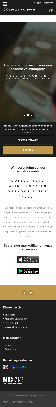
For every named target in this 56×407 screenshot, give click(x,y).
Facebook (24, 292)
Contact (29, 402)
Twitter (30, 292)
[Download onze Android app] (28, 271)
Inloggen (37, 3)
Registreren (48, 3)
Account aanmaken (28, 140)
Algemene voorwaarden (16, 319)
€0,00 (50, 10)
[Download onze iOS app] (28, 259)
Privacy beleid (11, 323)
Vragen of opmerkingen (16, 327)
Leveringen (10, 315)
